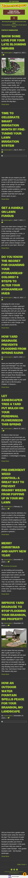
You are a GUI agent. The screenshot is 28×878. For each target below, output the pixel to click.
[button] (14, 12)
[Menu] (14, 18)
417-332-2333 (14, 1)
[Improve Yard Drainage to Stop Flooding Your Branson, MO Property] (14, 638)
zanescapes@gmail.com (14, 872)
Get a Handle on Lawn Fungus (12, 212)
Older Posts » (22, 864)
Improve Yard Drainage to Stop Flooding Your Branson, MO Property (13, 611)
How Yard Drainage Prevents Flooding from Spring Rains (13, 345)
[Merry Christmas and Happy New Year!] (9, 566)
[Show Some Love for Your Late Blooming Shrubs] (12, 66)
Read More (5, 104)
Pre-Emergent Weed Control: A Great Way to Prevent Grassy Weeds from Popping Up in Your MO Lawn (13, 486)
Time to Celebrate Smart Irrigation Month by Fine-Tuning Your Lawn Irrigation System (13, 129)
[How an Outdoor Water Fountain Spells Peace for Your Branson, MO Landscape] (14, 775)
